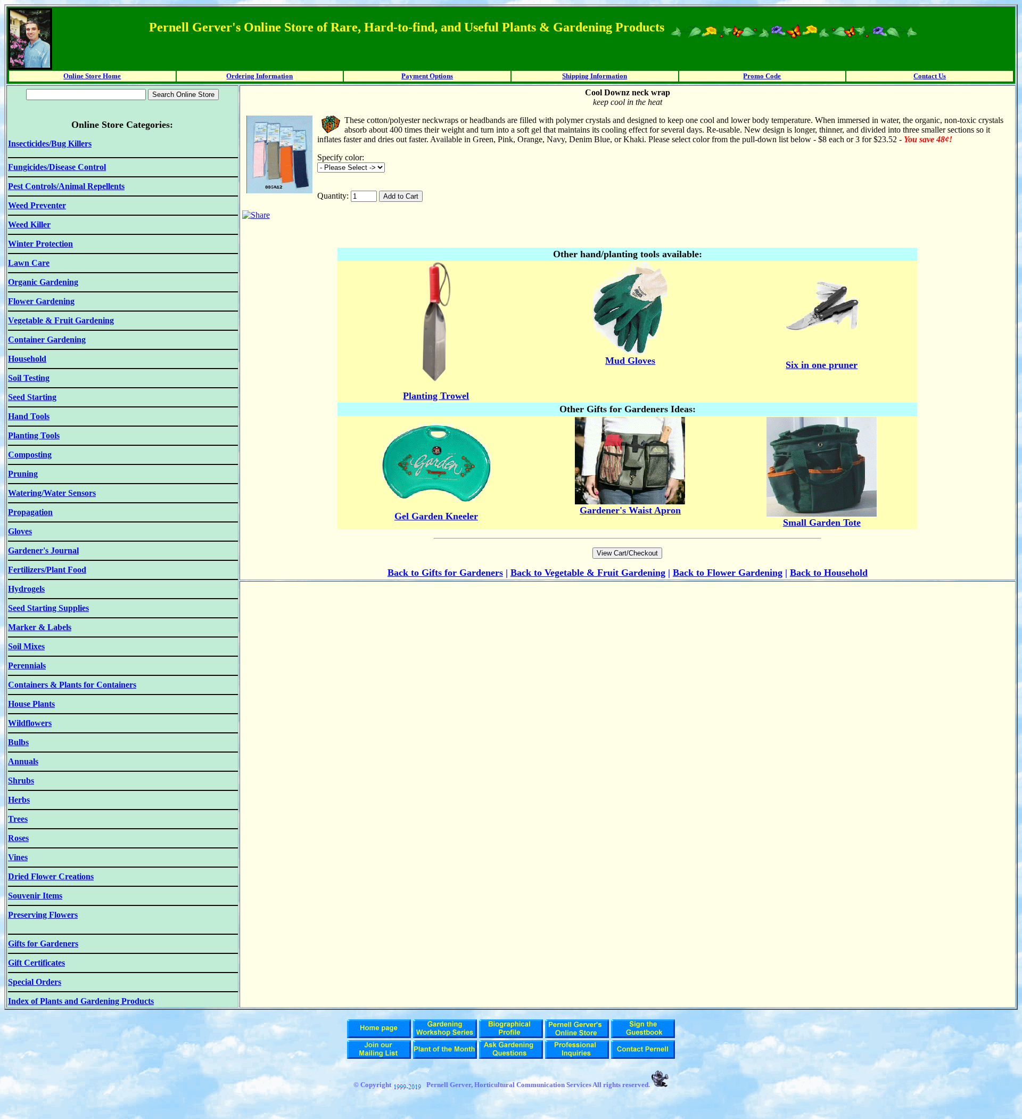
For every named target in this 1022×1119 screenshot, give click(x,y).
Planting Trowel (436, 395)
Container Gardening (47, 339)
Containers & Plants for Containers (72, 684)
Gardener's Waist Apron (630, 510)
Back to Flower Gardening (727, 572)
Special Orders (34, 981)
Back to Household (829, 572)
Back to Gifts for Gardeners (445, 572)
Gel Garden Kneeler (436, 516)
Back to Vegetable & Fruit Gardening (587, 572)
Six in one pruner (822, 365)
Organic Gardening (43, 282)
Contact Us (929, 76)
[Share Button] (256, 214)
